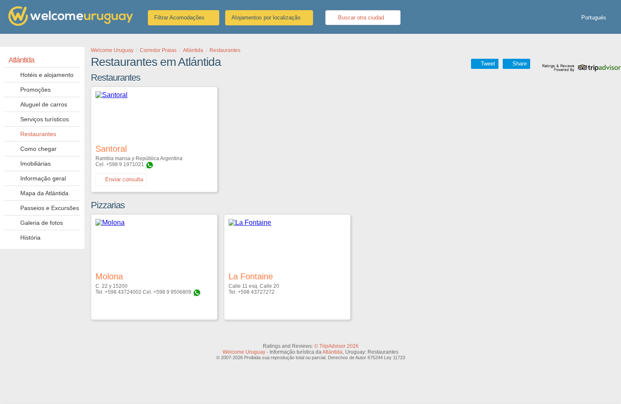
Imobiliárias (35, 163)
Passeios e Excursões (49, 208)
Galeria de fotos (41, 222)
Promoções (35, 89)
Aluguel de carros (43, 104)
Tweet (488, 63)
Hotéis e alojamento (47, 74)
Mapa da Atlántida (44, 193)
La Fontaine (251, 276)
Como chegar (38, 148)
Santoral (111, 148)
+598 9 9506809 (172, 292)
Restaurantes (38, 134)
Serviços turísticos (44, 119)
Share (519, 63)
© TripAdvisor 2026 (336, 346)
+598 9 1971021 (125, 164)
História (30, 237)
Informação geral (43, 178)
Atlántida (21, 60)
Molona (109, 276)
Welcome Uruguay (244, 352)
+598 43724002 (123, 292)
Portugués (593, 17)
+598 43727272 (256, 292)
